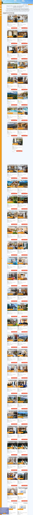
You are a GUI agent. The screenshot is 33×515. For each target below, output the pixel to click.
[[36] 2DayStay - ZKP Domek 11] (12, 307)
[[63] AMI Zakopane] (23, 507)
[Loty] (1, 10)
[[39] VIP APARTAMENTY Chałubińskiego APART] (23, 322)
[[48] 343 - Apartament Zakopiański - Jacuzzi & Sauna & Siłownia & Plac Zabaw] (12, 399)
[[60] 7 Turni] (12, 491)
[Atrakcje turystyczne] (1, 15)
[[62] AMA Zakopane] (12, 507)
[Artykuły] (1, 8)
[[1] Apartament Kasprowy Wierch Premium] (12, 18)
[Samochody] (1, 13)
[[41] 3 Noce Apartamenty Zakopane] (23, 338)
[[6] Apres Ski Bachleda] (23, 49)
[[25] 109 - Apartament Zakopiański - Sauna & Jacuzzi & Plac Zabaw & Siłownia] (23, 215)
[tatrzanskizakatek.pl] (1, 0)
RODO (4, 512)
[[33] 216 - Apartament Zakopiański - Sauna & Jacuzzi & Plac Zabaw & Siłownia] (23, 276)
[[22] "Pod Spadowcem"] (12, 199)
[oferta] (18, 24)
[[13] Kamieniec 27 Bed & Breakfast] (12, 111)
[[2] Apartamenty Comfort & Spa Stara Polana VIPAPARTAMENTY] (23, 18)
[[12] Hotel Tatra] (23, 95)
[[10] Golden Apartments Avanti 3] (23, 80)
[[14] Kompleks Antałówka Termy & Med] (23, 111)
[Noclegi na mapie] (1, 5)
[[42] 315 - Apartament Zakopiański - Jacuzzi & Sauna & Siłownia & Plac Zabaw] (12, 353)
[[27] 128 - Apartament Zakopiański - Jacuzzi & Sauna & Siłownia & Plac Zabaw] (23, 230)
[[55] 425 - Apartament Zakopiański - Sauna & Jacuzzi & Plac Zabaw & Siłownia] (23, 445)
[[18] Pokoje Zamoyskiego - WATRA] (12, 169)
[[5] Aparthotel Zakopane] (12, 49)
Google (3, 508)
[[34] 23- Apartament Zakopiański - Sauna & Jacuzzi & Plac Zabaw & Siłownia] (12, 291)
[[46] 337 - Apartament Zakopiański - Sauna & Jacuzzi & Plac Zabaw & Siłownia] (12, 384)
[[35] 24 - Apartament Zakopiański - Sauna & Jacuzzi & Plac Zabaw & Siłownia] (23, 291)
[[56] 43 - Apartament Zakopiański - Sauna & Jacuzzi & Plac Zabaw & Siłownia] (12, 461)
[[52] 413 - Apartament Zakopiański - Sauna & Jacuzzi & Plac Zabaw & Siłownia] (12, 430)
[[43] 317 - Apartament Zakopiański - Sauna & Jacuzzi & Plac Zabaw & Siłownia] (23, 353)
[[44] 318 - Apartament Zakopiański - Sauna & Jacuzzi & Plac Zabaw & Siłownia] (12, 368)
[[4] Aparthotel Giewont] (23, 34)
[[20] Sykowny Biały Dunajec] (12, 184)
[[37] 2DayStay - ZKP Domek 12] (23, 307)
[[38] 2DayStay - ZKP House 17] (12, 322)
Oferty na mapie (30, 4)
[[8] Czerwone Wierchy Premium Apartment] (23, 65)
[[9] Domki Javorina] (12, 80)
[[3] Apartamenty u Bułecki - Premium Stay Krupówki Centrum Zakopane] (12, 34)
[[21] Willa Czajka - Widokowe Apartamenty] (23, 184)
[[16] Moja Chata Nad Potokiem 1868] (23, 126)
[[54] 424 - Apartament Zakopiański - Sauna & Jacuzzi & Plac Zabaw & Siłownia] (12, 445)
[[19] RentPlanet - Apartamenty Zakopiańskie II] (23, 169)
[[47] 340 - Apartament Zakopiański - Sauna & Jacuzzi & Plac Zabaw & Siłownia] (23, 384)
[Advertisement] (17, 158)
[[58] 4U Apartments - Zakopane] (12, 476)
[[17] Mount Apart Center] (17, 141)
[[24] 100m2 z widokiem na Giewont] (12, 215)
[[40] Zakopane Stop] (12, 338)
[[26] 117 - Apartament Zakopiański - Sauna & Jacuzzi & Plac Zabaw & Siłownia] (12, 230)
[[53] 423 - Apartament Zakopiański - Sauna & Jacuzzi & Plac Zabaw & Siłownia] (23, 430)
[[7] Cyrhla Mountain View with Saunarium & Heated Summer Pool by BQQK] (12, 65)
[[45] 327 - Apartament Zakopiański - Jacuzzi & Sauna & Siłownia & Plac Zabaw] (23, 368)
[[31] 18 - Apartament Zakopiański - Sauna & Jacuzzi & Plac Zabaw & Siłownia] (23, 261)
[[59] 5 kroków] (23, 476)
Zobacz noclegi (14, 28)
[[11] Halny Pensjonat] (12, 95)
